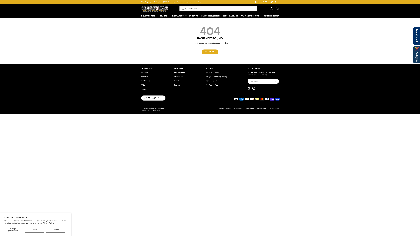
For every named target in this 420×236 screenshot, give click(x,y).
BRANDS (163, 16)
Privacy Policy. (48, 223)
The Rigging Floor (212, 85)
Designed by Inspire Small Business (151, 110)
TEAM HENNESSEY (271, 16)
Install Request (211, 81)
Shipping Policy (261, 108)
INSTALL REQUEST (179, 16)
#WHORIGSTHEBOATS (250, 16)
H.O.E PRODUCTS (148, 16)
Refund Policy (250, 108)
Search (177, 85)
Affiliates (144, 76)
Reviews (144, 89)
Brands (177, 81)
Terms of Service (274, 108)
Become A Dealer (212, 72)
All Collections (179, 72)
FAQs (143, 85)
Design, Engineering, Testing (216, 76)
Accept (34, 230)
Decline (56, 230)
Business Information (225, 108)
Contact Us (145, 81)
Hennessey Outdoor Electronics (155, 108)
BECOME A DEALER (230, 16)
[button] (277, 8)
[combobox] (218, 8)
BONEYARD (193, 16)
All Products (179, 76)
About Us (144, 72)
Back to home (210, 52)
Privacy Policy (238, 108)
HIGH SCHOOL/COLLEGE (210, 16)
